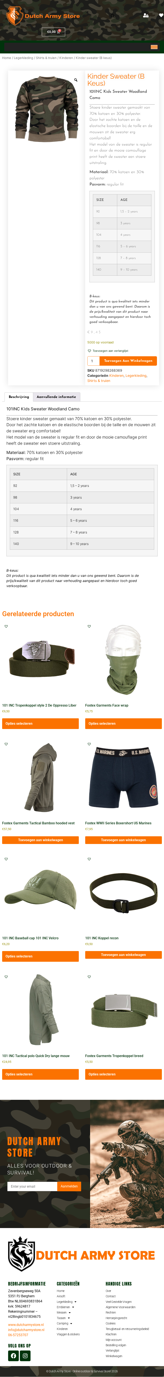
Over (108, 1291)
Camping (62, 1323)
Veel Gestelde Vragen (119, 1301)
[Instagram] (25, 1355)
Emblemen (63, 1307)
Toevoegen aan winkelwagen (128, 361)
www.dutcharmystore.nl (26, 1325)
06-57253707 (18, 1335)
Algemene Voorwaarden (121, 1307)
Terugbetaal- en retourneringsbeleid (127, 1329)
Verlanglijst (112, 1350)
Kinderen (66, 58)
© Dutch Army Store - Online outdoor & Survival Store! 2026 (82, 1371)
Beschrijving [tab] (19, 397)
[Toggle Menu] (154, 47)
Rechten (111, 1312)
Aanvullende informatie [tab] (56, 397)
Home (6, 58)
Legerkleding (23, 58)
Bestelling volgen (116, 1345)
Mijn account (114, 1340)
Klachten (111, 1334)
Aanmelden (69, 1186)
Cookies (111, 1323)
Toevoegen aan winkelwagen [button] (40, 840)
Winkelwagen (114, 1356)
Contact (111, 1296)
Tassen (61, 1318)
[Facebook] (13, 1355)
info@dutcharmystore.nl (26, 1330)
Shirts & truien (46, 58)
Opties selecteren (19, 724)
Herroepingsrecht (116, 1318)
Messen (61, 1312)
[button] (107, 350)
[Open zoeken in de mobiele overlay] (113, 16)
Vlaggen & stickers (68, 1334)
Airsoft (61, 1296)
